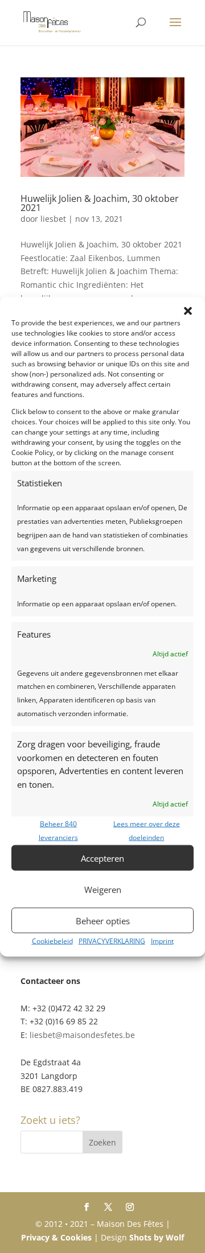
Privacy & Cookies (56, 1237)
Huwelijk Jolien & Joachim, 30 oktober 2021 (99, 203)
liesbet (53, 218)
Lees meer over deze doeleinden (146, 830)
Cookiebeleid (52, 941)
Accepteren (102, 858)
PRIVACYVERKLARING (112, 941)
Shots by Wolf (156, 1237)
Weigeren (102, 889)
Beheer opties (103, 921)
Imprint (162, 941)
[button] (188, 310)
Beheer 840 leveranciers (58, 830)
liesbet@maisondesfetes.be (82, 1034)
